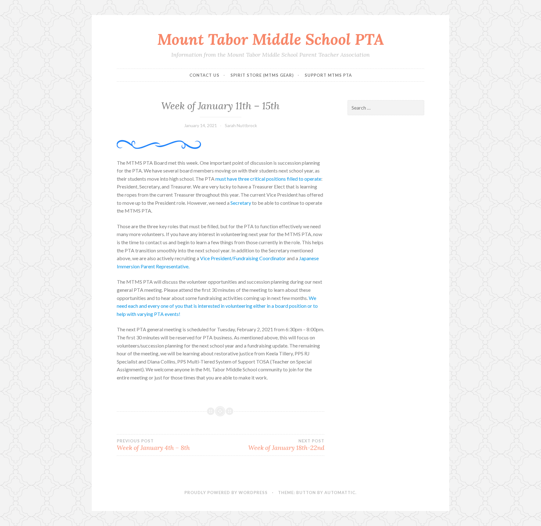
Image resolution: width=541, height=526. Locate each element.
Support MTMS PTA (328, 75)
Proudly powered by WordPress (226, 492)
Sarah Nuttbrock (241, 125)
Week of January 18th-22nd (286, 444)
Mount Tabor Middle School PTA (270, 39)
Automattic (339, 492)
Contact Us (204, 75)
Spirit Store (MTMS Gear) (262, 75)
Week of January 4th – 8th (153, 444)
